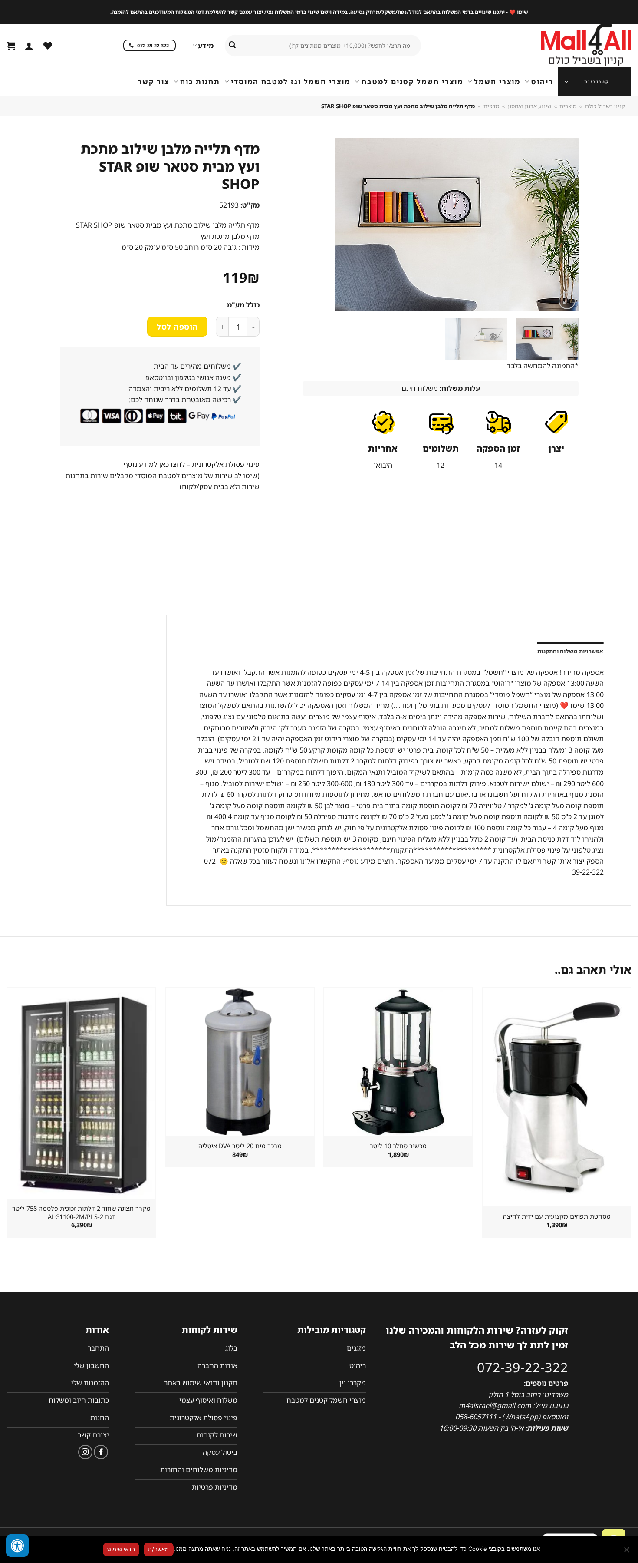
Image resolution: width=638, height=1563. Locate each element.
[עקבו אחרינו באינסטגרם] (85, 1452)
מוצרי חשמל (497, 81)
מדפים (491, 106)
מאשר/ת (158, 1549)
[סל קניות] (11, 45)
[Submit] (232, 45)
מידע (206, 45)
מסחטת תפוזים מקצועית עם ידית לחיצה (557, 1216)
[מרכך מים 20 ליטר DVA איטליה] (240, 1062)
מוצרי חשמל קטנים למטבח (412, 81)
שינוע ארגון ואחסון (529, 106)
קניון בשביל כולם (605, 106)
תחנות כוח (200, 81)
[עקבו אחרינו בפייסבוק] (101, 1452)
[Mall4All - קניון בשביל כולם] (568, 45)
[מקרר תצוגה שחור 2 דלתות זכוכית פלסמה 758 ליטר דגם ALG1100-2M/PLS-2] (81, 1093)
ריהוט (542, 81)
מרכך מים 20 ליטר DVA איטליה (240, 1146)
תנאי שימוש (121, 1549)
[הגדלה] (567, 300)
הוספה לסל (177, 326)
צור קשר (153, 81)
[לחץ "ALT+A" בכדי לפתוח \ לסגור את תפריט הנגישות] (17, 1545)
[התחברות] (29, 45)
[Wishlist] (47, 45)
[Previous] (562, 224)
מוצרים (567, 106)
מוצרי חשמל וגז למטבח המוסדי (290, 81)
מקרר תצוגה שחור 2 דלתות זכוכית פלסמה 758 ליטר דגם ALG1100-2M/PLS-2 (81, 1213)
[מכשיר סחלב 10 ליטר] (398, 1062)
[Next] (313, 224)
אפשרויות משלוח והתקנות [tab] (570, 651)
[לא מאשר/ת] (627, 1552)
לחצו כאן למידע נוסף (154, 464)
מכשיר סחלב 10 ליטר (398, 1146)
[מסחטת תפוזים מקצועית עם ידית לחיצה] (557, 1097)
